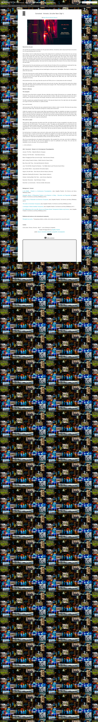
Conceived (44, 231)
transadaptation (61, 231)
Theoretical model (44, 6)
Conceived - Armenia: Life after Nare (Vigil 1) (49, 13)
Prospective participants (63, 6)
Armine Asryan (53, 17)
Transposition (24, 6)
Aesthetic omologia (16, 6)
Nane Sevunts (46, 17)
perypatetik (54, 231)
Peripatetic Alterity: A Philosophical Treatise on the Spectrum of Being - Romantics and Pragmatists (46, 195)
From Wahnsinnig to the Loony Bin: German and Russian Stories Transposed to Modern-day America (46, 209)
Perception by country (28, 219)
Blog (10, 6)
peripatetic (49, 231)
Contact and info (53, 6)
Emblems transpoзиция (33, 6)
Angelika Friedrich (56, 229)
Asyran (39, 231)
